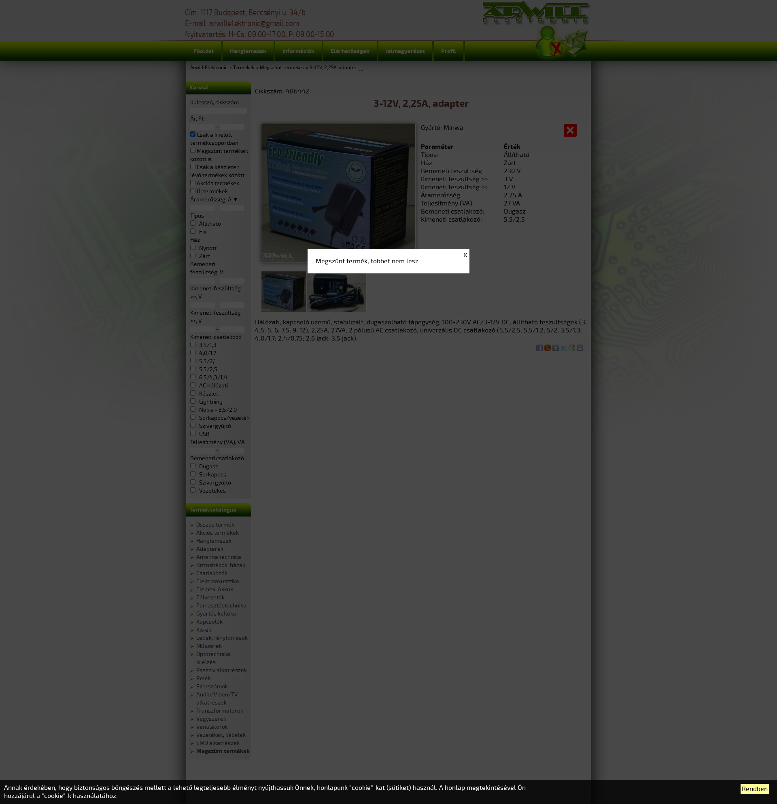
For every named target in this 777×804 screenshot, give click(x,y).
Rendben (755, 789)
